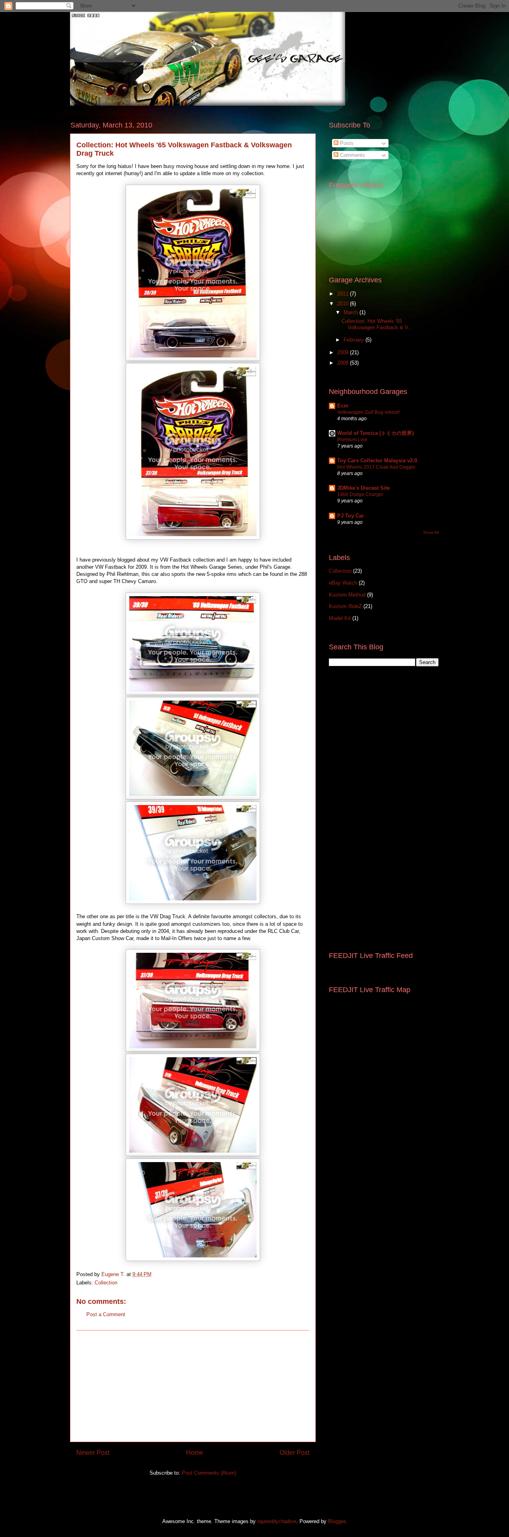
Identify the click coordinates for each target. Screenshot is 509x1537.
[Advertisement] (193, 1386)
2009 (343, 352)
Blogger (336, 1521)
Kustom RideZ (345, 606)
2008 (343, 363)
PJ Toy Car (350, 516)
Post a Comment (105, 1314)
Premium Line (352, 439)
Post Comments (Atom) (209, 1473)
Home (194, 1452)
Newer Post (92, 1452)
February (354, 340)
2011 (343, 294)
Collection (106, 1283)
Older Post (294, 1452)
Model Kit (340, 618)
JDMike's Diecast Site (363, 488)
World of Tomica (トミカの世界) (375, 433)
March (351, 312)
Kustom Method (347, 595)
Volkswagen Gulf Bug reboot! (368, 412)
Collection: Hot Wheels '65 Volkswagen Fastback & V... (377, 324)
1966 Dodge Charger (360, 494)
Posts (346, 143)
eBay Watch (343, 583)
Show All (431, 532)
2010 (343, 304)
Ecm (342, 406)
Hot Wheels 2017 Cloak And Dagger (376, 467)
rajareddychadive (276, 1521)
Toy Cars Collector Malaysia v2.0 (377, 460)
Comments (351, 155)
